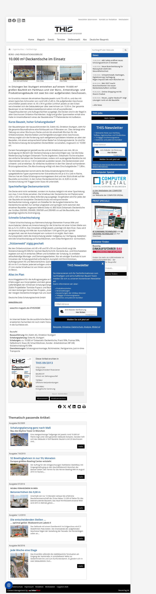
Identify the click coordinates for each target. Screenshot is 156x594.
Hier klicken (80, 312)
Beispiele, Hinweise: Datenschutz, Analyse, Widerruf (76, 327)
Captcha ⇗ (91, 315)
